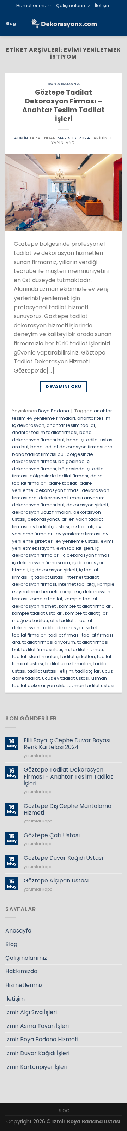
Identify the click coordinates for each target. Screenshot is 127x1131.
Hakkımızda (21, 971)
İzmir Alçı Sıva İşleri (31, 1012)
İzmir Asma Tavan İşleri (37, 1026)
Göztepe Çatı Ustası (52, 835)
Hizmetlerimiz (31, 5)
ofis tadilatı (62, 621)
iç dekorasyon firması (86, 555)
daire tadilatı (63, 483)
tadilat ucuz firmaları (68, 664)
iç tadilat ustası (47, 577)
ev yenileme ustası (77, 541)
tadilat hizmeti (87, 650)
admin (21, 138)
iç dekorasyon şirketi (53, 570)
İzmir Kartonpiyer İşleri (36, 1067)
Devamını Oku (63, 386)
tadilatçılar (87, 671)
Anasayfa (18, 931)
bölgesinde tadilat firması (59, 476)
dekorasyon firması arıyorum (72, 498)
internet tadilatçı (76, 584)
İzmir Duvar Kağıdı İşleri (37, 1053)
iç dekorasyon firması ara (41, 563)
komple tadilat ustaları (37, 613)
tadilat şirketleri (77, 657)
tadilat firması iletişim (45, 650)
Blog (10, 23)
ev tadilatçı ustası (49, 527)
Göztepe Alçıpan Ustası (56, 880)
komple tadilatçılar (86, 613)
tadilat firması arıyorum (48, 642)
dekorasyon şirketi (87, 505)
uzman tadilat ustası (91, 686)
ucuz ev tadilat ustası (65, 678)
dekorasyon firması (58, 490)
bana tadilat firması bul (38, 454)
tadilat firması (64, 635)
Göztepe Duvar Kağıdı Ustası (63, 858)
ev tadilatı (82, 527)
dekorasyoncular (47, 519)
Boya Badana (63, 84)
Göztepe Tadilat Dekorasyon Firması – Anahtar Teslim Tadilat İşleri (63, 106)
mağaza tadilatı (30, 621)
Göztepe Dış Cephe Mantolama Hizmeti (67, 809)
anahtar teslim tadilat (71, 425)
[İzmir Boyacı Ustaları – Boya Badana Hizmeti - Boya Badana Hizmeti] (63, 24)
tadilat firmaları (29, 635)
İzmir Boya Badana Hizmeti (41, 1039)
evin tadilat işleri (74, 548)
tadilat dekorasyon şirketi (70, 628)
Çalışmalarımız (73, 5)
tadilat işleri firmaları (35, 657)
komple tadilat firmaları (85, 606)
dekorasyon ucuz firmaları (41, 512)
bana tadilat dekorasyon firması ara (71, 447)
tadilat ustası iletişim (50, 671)
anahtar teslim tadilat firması (44, 432)
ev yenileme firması (78, 534)
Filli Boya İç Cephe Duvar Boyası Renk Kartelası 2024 (67, 743)
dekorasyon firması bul (38, 505)
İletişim (103, 5)
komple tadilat (46, 599)
